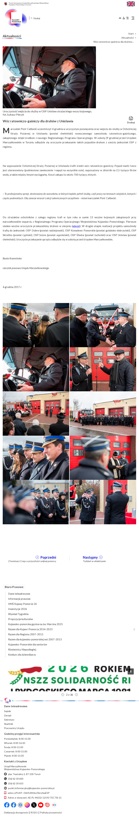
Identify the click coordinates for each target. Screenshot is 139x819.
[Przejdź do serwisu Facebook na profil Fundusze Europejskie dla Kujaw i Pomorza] (13, 805)
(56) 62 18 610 (15, 783)
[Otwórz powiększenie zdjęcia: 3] (36, 369)
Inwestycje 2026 (17, 608)
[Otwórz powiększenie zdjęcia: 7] (36, 457)
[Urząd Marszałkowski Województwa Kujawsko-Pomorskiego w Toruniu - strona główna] (15, 18)
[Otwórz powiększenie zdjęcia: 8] (103, 457)
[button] (69, 678)
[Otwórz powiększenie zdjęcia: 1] (36, 324)
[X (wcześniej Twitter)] (34, 805)
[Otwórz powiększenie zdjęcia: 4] (103, 369)
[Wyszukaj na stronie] (31, 18)
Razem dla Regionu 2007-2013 (25, 634)
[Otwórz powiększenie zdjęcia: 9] (36, 501)
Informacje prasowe (19, 598)
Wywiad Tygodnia (18, 613)
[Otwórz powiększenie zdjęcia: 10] (103, 501)
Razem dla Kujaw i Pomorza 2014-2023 (30, 629)
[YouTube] (40, 805)
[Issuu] (47, 805)
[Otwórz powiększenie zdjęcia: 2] (103, 324)
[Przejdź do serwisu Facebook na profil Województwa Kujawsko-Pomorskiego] (6, 805)
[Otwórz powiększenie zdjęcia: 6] (103, 413)
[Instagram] (27, 805)
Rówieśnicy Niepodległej (22, 649)
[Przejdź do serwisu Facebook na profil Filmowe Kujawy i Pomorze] (20, 805)
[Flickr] (54, 805)
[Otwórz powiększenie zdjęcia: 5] (36, 413)
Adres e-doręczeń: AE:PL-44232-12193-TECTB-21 (35, 797)
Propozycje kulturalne (20, 619)
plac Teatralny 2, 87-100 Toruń (24, 774)
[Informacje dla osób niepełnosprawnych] (125, 18)
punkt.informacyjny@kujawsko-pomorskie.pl (31, 788)
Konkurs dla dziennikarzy (22, 654)
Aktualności (127, 38)
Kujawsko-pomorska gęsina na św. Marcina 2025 (35, 624)
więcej (76, 226)
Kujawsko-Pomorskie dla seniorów (27, 644)
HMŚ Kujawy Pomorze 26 (22, 603)
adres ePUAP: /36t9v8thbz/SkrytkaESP (28, 792)
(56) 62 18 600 (15, 778)
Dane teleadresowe (19, 593)
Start (131, 33)
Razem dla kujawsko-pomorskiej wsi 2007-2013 (35, 639)
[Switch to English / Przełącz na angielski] (131, 3)
